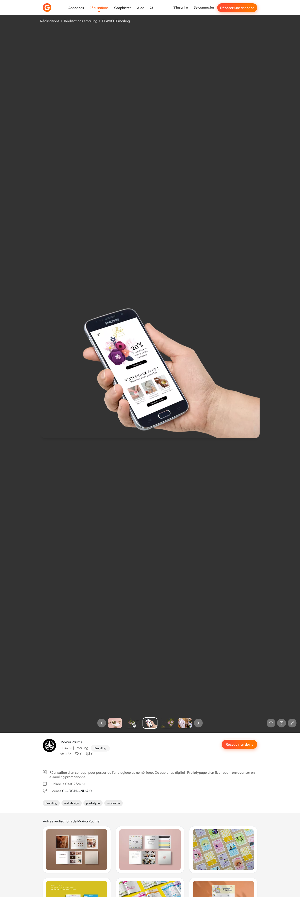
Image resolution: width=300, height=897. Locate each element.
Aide (140, 7)
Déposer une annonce (237, 7)
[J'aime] (271, 723)
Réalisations (98, 7)
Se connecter (204, 7)
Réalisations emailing (80, 21)
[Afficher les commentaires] (281, 723)
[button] (101, 723)
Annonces (76, 7)
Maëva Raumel (71, 742)
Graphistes (122, 7)
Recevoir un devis (239, 744)
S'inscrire (180, 7)
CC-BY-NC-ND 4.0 (77, 791)
